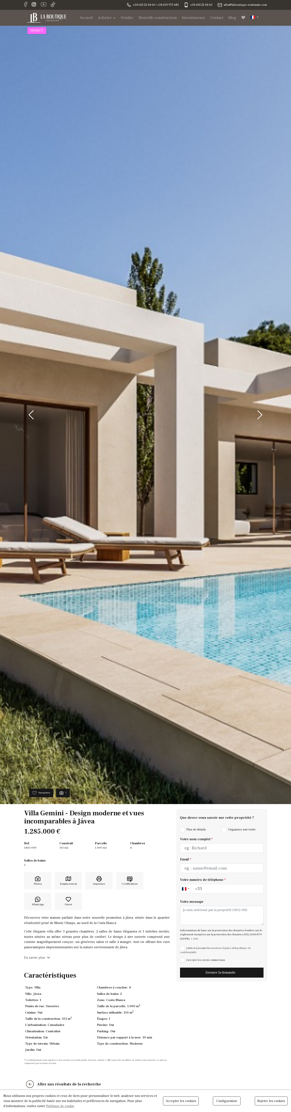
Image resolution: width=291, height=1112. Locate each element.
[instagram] (34, 5)
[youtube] (43, 5)
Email (185, 859)
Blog (232, 17)
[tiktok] (53, 5)
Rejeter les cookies (271, 1101)
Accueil (86, 17)
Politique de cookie (60, 1106)
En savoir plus (34, 957)
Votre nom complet (196, 839)
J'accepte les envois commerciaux (205, 960)
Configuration (226, 1101)
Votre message (191, 902)
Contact (216, 17)
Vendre (127, 17)
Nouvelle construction (157, 17)
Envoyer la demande (221, 973)
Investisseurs (193, 17)
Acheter (105, 17)
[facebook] (25, 5)
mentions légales (221, 948)
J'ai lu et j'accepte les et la (215, 950)
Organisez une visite (242, 830)
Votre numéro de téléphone (203, 880)
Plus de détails (196, 830)
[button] (254, 17)
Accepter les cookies (181, 1101)
